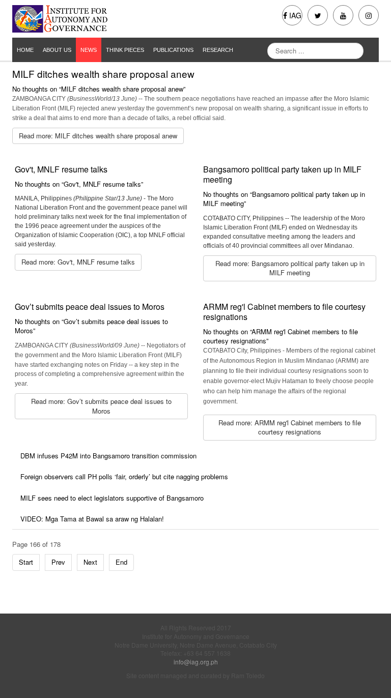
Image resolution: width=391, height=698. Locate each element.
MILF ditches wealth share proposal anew (103, 73)
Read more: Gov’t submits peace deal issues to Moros (101, 406)
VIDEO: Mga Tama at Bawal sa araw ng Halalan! (92, 519)
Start (26, 562)
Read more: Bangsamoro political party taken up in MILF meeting (290, 268)
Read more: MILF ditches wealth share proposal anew (98, 135)
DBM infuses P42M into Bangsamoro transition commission (108, 455)
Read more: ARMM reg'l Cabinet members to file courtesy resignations (289, 427)
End (121, 562)
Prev (58, 562)
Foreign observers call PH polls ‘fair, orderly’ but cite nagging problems (124, 476)
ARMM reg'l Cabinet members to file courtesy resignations (284, 312)
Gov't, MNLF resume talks (61, 169)
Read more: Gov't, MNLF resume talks (78, 262)
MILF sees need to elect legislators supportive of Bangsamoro (112, 498)
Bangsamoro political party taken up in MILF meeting (282, 174)
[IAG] (100, 19)
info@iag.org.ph (196, 661)
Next (90, 562)
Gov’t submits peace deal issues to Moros (89, 306)
